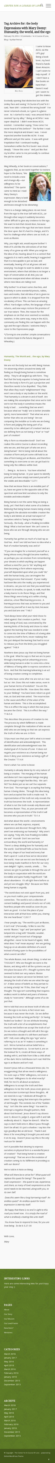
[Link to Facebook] (49, 1459)
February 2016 (11, 1373)
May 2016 (9, 1361)
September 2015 (12, 1384)
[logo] (22, 5)
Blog (6, 39)
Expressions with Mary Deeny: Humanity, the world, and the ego (27, 30)
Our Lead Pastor (11, 1323)
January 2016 (10, 1376)
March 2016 (10, 1369)
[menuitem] (40, 5)
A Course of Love (41, 36)
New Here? (8, 1328)
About (6, 1309)
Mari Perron (17, 39)
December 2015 (12, 1380)
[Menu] (47, 5)
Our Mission (9, 1319)
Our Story (8, 1314)
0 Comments (26, 36)
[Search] (40, 5)
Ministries (8, 1332)
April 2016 (9, 1365)
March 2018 (10, 1353)
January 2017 (10, 1357)
